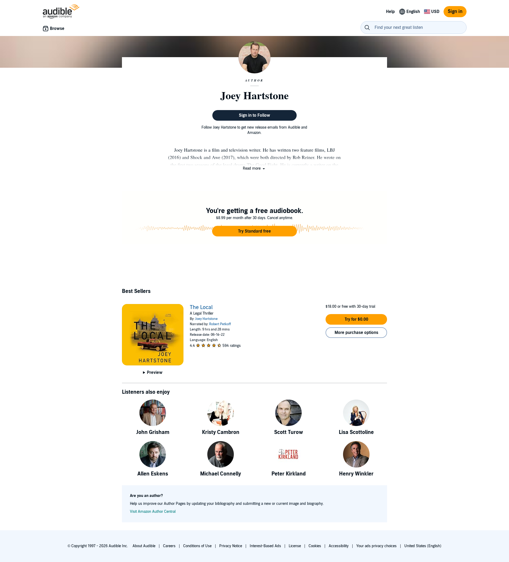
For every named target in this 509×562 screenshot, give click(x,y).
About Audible (144, 546)
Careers (169, 546)
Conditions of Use (197, 546)
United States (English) (422, 546)
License (295, 546)
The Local (201, 307)
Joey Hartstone (206, 319)
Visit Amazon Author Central (152, 511)
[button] (254, 168)
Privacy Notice (230, 546)
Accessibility (339, 546)
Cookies (315, 546)
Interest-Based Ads (265, 546)
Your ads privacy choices (376, 546)
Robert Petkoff (220, 324)
